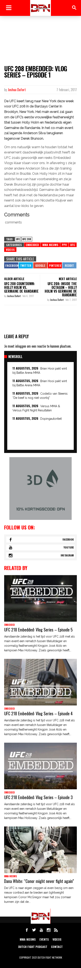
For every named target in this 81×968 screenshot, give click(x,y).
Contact (57, 946)
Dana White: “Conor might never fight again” (39, 881)
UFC (18, 239)
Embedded (32, 244)
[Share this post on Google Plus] (40, 265)
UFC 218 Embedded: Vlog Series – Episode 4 (38, 713)
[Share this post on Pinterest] (55, 265)
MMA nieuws (28, 939)
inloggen (20, 346)
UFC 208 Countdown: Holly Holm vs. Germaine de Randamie (21, 287)
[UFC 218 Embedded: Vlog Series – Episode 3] (40, 766)
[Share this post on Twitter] (26, 265)
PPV (64, 244)
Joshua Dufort (17, 89)
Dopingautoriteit (51, 418)
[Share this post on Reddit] (69, 265)
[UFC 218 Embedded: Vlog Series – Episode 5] (40, 598)
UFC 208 (26, 239)
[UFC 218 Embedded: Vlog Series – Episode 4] (40, 682)
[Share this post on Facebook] (11, 265)
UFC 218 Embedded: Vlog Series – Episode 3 (38, 797)
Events (44, 939)
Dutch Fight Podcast (32, 946)
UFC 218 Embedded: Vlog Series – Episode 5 (38, 629)
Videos (10, 249)
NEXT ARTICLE (68, 278)
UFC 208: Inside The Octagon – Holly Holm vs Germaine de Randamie (61, 289)
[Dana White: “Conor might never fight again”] (40, 849)
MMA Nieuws (50, 244)
